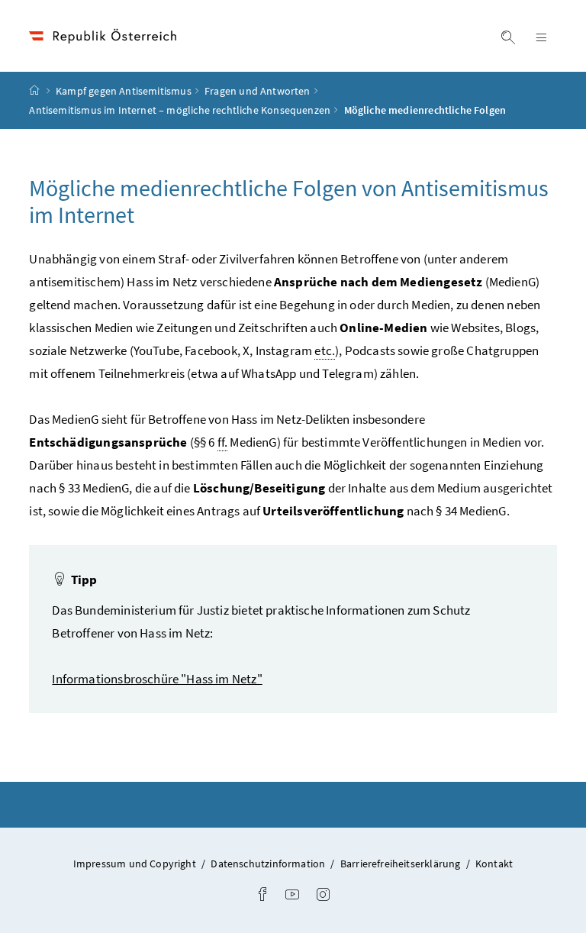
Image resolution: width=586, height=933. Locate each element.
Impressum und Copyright (135, 863)
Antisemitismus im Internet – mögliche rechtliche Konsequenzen (179, 110)
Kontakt (494, 863)
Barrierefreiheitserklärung (401, 863)
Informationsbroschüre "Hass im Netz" (157, 678)
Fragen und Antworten (257, 91)
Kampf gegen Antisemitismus (124, 91)
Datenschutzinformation (269, 863)
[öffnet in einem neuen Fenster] (262, 895)
